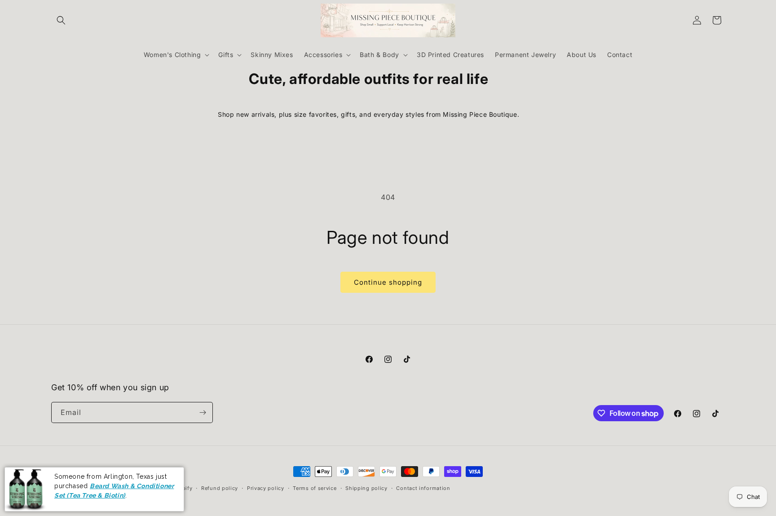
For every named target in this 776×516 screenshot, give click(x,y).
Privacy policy (265, 488)
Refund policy (219, 488)
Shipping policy (366, 488)
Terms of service (314, 488)
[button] (61, 20)
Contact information (423, 488)
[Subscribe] (202, 412)
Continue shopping (388, 282)
